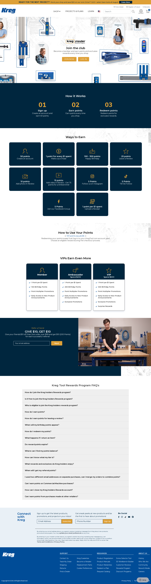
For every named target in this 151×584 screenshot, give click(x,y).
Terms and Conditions (45, 542)
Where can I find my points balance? (41, 451)
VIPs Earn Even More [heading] (75, 258)
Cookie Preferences (84, 568)
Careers (141, 572)
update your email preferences (70, 533)
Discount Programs (123, 572)
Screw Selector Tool (123, 558)
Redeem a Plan (103, 568)
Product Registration (105, 558)
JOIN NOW (69, 59)
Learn (91, 11)
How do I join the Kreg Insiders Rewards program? (48, 392)
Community (143, 565)
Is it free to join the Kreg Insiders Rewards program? (49, 399)
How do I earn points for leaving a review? (44, 418)
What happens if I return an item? (40, 438)
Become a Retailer (84, 562)
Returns (63, 568)
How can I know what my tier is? (39, 457)
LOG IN (83, 59)
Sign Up (107, 521)
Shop (56, 11)
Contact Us (64, 558)
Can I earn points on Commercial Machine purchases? (49, 483)
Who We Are (143, 562)
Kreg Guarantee (83, 558)
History (141, 558)
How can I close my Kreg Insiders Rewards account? (49, 490)
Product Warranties (104, 565)
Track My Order (66, 562)
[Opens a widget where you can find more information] (143, 580)
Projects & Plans (74, 11)
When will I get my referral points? (40, 470)
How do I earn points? (35, 412)
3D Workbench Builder (125, 562)
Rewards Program (123, 568)
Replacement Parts (84, 565)
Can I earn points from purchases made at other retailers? (51, 496)
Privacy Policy (59, 542)
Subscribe (67, 521)
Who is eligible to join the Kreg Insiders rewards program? (51, 405)
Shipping (63, 565)
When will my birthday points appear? (42, 425)
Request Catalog (103, 572)
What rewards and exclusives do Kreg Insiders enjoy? (49, 464)
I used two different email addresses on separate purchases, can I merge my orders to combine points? (72, 477)
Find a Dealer (65, 572)
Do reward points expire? (36, 444)
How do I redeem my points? (38, 431)
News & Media (144, 568)
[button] (141, 11)
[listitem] (25, 154)
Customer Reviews (123, 565)
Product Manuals (103, 562)
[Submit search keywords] (133, 11)
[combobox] (117, 11)
